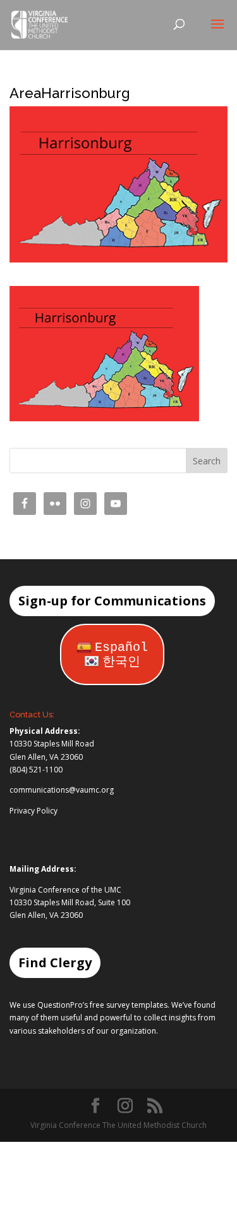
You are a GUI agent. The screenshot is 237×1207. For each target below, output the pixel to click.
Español (121, 647)
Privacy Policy (33, 810)
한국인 (121, 662)
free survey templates (128, 1005)
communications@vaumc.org (61, 789)
